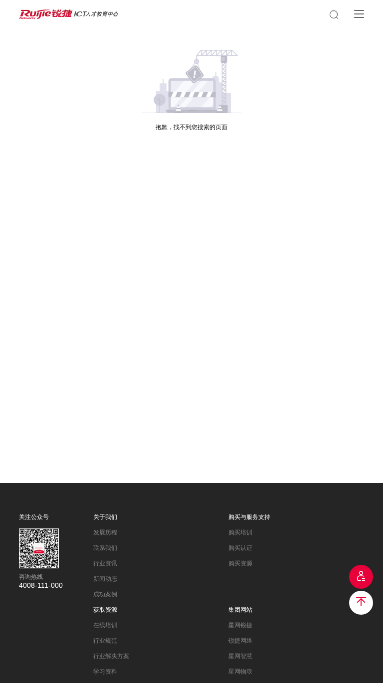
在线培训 (105, 625)
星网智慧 (240, 656)
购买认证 (240, 547)
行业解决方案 (111, 656)
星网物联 (240, 671)
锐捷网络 (240, 640)
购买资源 (240, 563)
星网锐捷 (240, 625)
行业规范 (105, 640)
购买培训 (240, 532)
